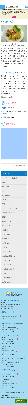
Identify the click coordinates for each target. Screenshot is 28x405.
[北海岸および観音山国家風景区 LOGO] (11, 7)
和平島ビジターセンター (9, 347)
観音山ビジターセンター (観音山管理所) (14, 358)
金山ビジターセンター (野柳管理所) (12, 323)
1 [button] (12, 44)
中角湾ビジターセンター (9, 370)
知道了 (14, 16)
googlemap (20, 304)
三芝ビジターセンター (9, 312)
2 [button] (15, 44)
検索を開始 (26, 7)
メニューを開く (2, 7)
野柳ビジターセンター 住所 (10, 335)
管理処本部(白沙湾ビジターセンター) (12, 300)
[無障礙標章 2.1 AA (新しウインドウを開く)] (21, 401)
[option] (14, 33)
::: (1, 173)
